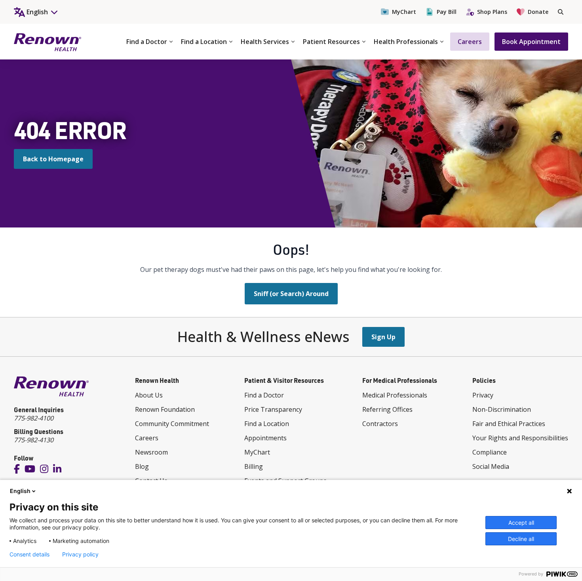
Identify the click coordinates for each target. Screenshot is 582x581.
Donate (538, 11)
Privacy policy (80, 554)
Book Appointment (531, 41)
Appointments (265, 438)
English (20, 490)
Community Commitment (172, 423)
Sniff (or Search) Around (291, 293)
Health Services (265, 41)
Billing (253, 466)
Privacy (482, 395)
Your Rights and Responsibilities (520, 438)
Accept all (521, 522)
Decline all (521, 538)
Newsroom (151, 452)
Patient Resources (331, 41)
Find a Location (204, 41)
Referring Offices (387, 409)
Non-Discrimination (501, 409)
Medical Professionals (394, 395)
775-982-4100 (33, 418)
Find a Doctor (146, 41)
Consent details (29, 554)
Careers (470, 41)
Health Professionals (406, 41)
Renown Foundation (165, 409)
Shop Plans (492, 11)
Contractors (380, 423)
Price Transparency (273, 409)
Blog (142, 466)
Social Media (490, 466)
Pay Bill (446, 11)
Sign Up (383, 337)
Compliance (489, 452)
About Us (149, 395)
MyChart (404, 11)
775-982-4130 (33, 440)
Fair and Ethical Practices (508, 423)
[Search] (560, 12)
